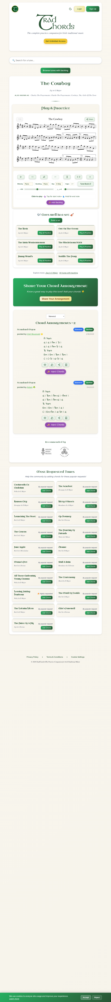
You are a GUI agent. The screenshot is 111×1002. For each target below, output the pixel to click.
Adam (29, 387)
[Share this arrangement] (59, 365)
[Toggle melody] (44, 177)
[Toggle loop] (32, 177)
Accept (86, 997)
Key (53, 184)
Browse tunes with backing (55, 70)
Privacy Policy (32, 657)
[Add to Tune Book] (90, 177)
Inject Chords (55, 371)
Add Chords (46, 491)
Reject (97, 997)
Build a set (55, 220)
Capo (67, 184)
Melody (20, 184)
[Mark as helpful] (52, 365)
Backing (39, 184)
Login (79, 9)
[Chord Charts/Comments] (45, 365)
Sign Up (92, 9)
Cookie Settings (77, 657)
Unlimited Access (55, 41)
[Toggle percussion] (67, 177)
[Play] (20, 177)
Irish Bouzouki (33, 334)
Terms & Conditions (54, 657)
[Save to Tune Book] (66, 365)
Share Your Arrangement (55, 299)
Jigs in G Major (51, 273)
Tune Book (84, 184)
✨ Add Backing (55, 202)
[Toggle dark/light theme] (70, 9)
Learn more (14, 999)
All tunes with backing (68, 273)
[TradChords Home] (15, 9)
